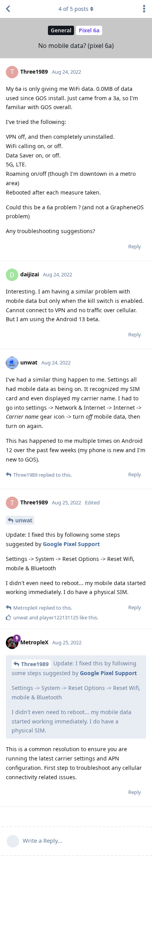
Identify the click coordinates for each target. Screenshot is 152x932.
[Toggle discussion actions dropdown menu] (144, 9)
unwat (23, 520)
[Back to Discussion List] (8, 9)
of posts (73, 8)
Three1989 (35, 664)
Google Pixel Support (71, 544)
